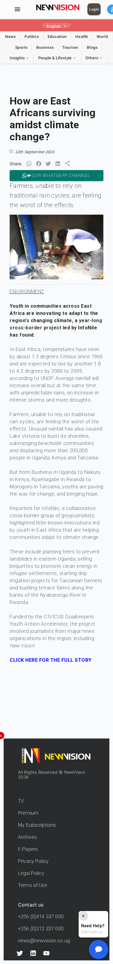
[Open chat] (98, 949)
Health (81, 36)
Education (57, 36)
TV (21, 801)
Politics (31, 36)
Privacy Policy (33, 861)
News (10, 36)
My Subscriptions (37, 825)
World (102, 36)
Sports (21, 47)
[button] (29, 164)
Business (45, 47)
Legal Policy (31, 873)
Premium (28, 813)
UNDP (47, 378)
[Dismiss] (83, 916)
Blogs (92, 47)
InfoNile (50, 508)
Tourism (70, 47)
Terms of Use (32, 885)
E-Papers (28, 849)
